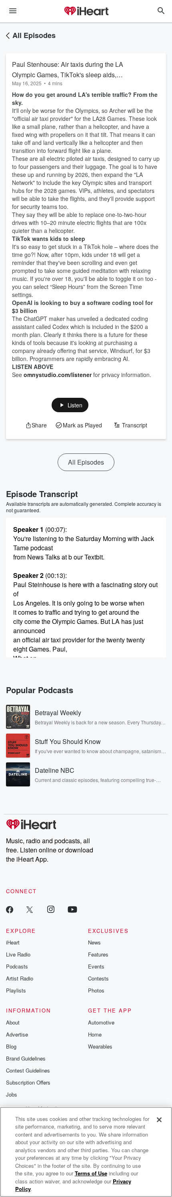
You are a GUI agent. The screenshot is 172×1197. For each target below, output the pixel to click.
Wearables (100, 1046)
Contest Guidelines (28, 1070)
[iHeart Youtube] (72, 909)
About (13, 1022)
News (94, 942)
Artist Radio (19, 978)
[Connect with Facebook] (9, 909)
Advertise (17, 1034)
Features (98, 954)
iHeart (13, 942)
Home (95, 1034)
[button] (70, 405)
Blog (11, 1046)
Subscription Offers (28, 1082)
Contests (98, 978)
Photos (96, 990)
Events (96, 966)
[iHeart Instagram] (50, 909)
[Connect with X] (29, 909)
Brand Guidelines (26, 1058)
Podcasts (17, 966)
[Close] (159, 1120)
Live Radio (18, 954)
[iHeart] (86, 12)
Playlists (16, 990)
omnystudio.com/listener (58, 375)
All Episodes (34, 35)
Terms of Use (91, 1173)
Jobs (11, 1094)
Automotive (101, 1022)
